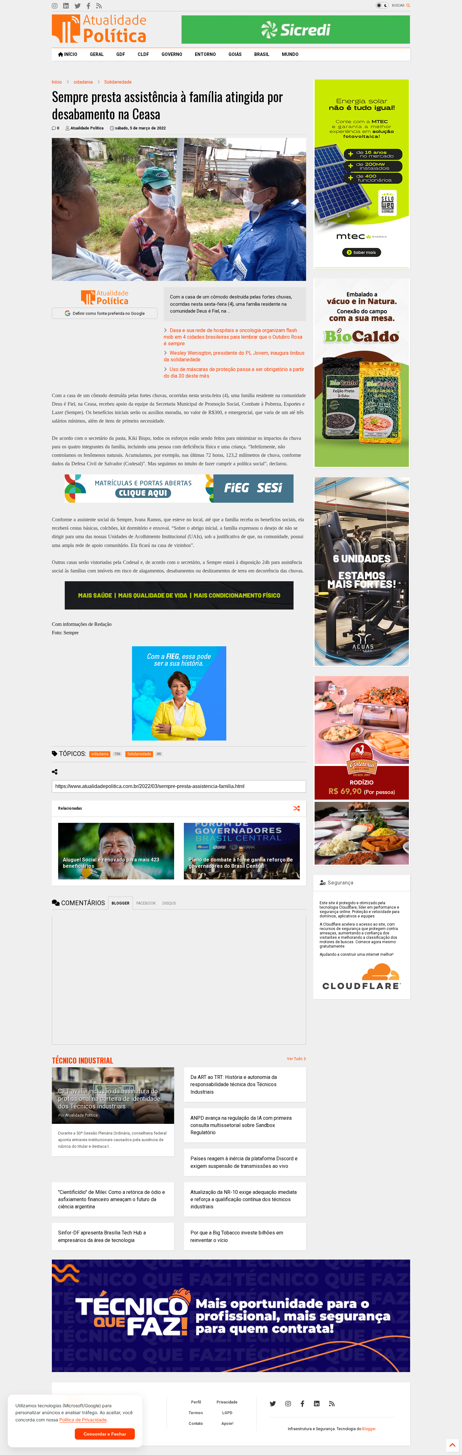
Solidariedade (118, 82)
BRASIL (261, 54)
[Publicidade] (179, 595)
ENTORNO (205, 54)
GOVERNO (172, 54)
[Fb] (88, 6)
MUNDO (290, 54)
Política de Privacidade (83, 1419)
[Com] (332, 1404)
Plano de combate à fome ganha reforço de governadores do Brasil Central (241, 863)
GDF (120, 54)
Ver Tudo (295, 1059)
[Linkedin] (66, 6)
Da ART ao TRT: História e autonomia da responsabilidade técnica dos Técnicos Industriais (233, 1084)
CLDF (143, 54)
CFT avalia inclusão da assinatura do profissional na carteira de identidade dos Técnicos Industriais (109, 1098)
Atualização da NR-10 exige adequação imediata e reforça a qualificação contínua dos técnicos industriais (243, 1199)
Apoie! (227, 1423)
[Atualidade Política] (99, 40)
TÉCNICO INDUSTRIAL (82, 1060)
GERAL (97, 54)
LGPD (227, 1413)
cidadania (83, 82)
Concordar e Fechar (105, 1433)
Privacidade (227, 1402)
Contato (196, 1423)
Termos (196, 1413)
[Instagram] (55, 6)
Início (57, 82)
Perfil (196, 1402)
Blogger (368, 1429)
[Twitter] (77, 6)
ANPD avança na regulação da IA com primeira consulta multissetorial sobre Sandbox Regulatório (241, 1125)
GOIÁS (235, 54)
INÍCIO (70, 54)
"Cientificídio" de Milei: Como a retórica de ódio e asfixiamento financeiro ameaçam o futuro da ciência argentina (111, 1199)
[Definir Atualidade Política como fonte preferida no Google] (104, 297)
